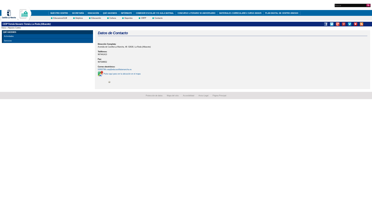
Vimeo (349, 24)
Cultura (112, 18)
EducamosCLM (60, 18)
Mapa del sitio (173, 95)
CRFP (143, 18)
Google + (337, 24)
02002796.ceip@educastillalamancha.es (115, 69)
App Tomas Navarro (367, 24)
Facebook (326, 24)
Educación (93, 13)
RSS (361, 24)
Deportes (129, 18)
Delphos (79, 18)
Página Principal (219, 95)
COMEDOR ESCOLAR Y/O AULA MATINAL (155, 13)
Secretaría (78, 13)
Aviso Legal (203, 95)
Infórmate (126, 13)
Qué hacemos (110, 13)
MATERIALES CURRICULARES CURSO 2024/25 (240, 13)
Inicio (3, 28)
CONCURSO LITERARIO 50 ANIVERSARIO (196, 13)
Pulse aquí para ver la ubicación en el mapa (122, 74)
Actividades (9, 36)
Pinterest (343, 24)
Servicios (8, 41)
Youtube (355, 24)
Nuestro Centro (59, 13)
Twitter (331, 24)
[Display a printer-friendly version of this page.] (109, 82)
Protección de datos (154, 95)
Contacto (159, 18)
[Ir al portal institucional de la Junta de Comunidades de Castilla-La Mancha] (12, 19)
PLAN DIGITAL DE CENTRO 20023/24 (281, 13)
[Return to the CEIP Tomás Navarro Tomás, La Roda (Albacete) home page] (24, 19)
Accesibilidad (188, 95)
